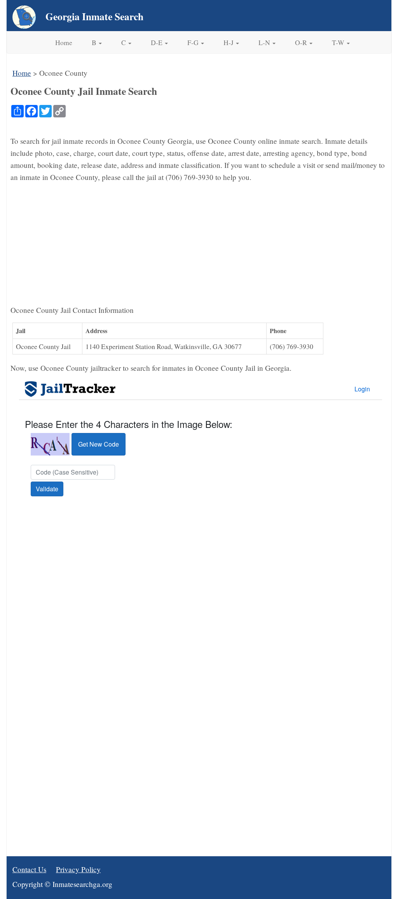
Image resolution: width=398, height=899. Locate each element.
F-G (193, 42)
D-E (157, 42)
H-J (229, 42)
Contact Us (29, 869)
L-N (265, 42)
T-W (339, 42)
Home (63, 42)
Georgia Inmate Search (94, 16)
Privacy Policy (78, 869)
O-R (302, 42)
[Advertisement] (199, 243)
